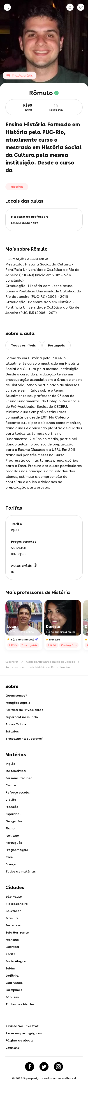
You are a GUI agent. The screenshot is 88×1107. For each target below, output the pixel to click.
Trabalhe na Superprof (24, 738)
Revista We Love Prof (22, 1026)
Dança (10, 864)
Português (13, 842)
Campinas (13, 990)
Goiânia (12, 975)
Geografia (13, 821)
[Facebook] (29, 1066)
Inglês (10, 763)
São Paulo (13, 896)
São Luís (12, 997)
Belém (10, 968)
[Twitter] (44, 1066)
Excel (9, 857)
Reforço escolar (18, 792)
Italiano (12, 835)
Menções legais (17, 702)
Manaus (12, 939)
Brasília (11, 918)
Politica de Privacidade (24, 710)
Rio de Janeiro (16, 903)
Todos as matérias (20, 871)
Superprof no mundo (21, 717)
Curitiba (12, 947)
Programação (16, 850)
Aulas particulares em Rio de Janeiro (50, 661)
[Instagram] (58, 1066)
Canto (10, 785)
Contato (12, 1047)
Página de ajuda (19, 1040)
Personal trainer (18, 778)
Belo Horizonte (17, 932)
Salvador (13, 911)
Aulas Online (15, 724)
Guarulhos (14, 982)
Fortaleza (13, 925)
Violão (10, 799)
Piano (10, 828)
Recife (10, 954)
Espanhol (13, 814)
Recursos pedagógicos (23, 1033)
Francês (11, 807)
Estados (12, 731)
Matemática (15, 771)
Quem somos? (16, 695)
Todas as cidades (19, 1004)
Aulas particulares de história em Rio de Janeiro (37, 667)
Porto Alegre (15, 961)
